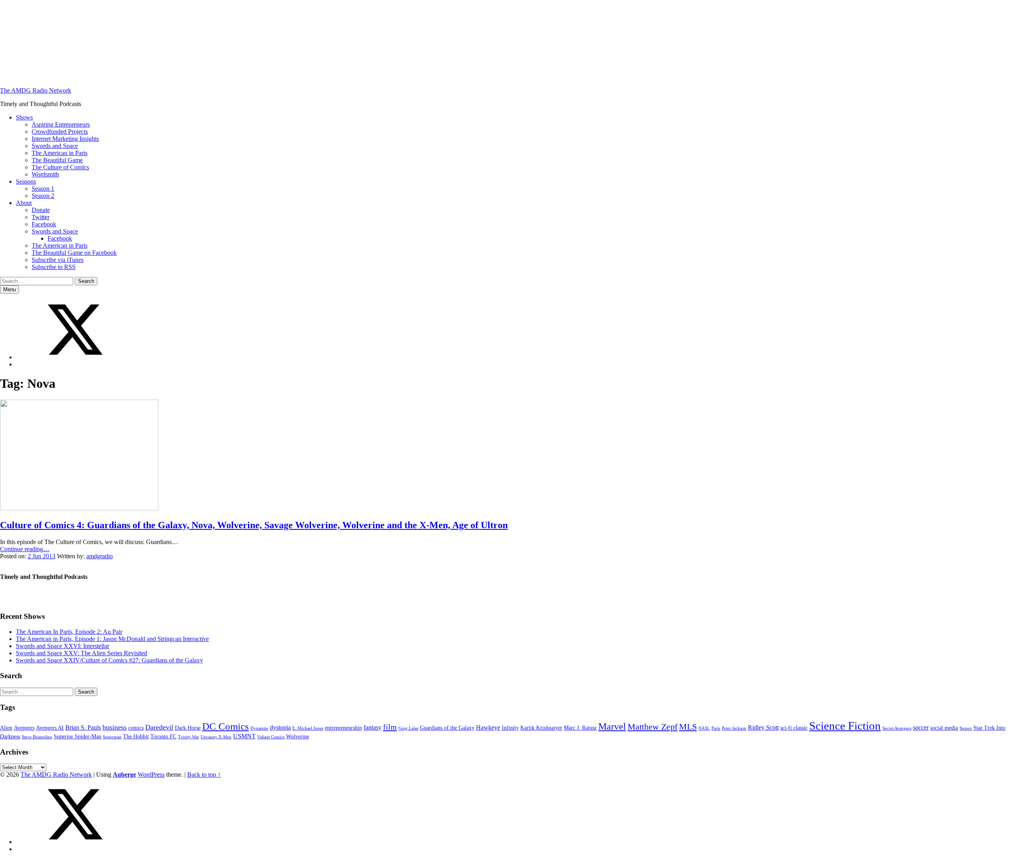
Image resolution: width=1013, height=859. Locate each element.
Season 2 (43, 195)
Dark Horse (188, 728)
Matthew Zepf (652, 727)
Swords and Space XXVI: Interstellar (62, 646)
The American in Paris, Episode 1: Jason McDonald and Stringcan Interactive (112, 638)
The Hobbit (136, 737)
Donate (41, 210)
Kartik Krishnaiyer (541, 728)
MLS (688, 727)
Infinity (510, 728)
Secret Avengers (896, 728)
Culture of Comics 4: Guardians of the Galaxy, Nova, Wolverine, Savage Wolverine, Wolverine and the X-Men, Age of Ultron (254, 525)
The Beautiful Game (57, 160)
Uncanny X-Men (216, 737)
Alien (6, 728)
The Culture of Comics (60, 167)
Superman (112, 737)
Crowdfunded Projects (60, 131)
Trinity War (188, 737)
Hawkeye (488, 727)
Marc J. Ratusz (580, 728)
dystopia (280, 727)
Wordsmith (45, 174)
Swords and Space (55, 145)
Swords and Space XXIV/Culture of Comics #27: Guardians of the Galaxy (109, 660)
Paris (715, 728)
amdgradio (99, 556)
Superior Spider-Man (77, 737)
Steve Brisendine (37, 737)
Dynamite (259, 728)
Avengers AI (50, 728)
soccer (921, 727)
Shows (24, 117)
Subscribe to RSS (54, 267)
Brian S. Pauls (83, 727)
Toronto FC (163, 737)
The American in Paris (59, 153)
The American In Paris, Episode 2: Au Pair (69, 631)
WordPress (151, 774)
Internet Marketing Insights (65, 138)
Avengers (24, 728)
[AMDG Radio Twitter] (75, 357)
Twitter (40, 217)
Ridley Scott (763, 727)
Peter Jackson (734, 728)
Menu (9, 289)
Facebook (44, 224)
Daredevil (159, 727)
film (390, 726)
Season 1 (43, 188)
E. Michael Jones (307, 728)
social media (944, 728)
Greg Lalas (408, 728)
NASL (704, 728)
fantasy (372, 727)
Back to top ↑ (204, 774)
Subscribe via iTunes (57, 259)
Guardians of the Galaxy (447, 728)
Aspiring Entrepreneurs (61, 124)
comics (136, 728)
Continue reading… (24, 549)
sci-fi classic (794, 728)
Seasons (26, 181)
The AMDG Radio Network (35, 90)
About (24, 202)
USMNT (244, 736)
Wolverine (297, 737)
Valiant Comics (271, 737)
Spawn (966, 728)
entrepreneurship (343, 728)
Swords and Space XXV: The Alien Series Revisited (81, 653)
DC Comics (225, 726)
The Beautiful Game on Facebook (74, 252)
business (114, 727)
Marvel (612, 726)
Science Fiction (845, 725)
